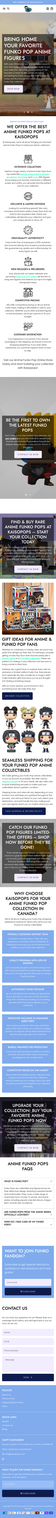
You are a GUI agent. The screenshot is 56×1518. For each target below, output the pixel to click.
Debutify (28, 1508)
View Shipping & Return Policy (23, 811)
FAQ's (4, 1406)
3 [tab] (32, 112)
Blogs (4, 1429)
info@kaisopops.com (13, 1454)
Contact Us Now (28, 454)
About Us (6, 1394)
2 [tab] (28, 112)
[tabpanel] (28, 64)
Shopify (40, 1506)
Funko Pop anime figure (24, 67)
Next (51, 61)
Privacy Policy (8, 1398)
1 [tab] (24, 112)
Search (5, 1421)
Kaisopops (21, 1506)
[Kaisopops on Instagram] (3, 1459)
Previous (4, 61)
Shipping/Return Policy (12, 1402)
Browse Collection (17, 696)
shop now (13, 88)
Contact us (7, 1425)
